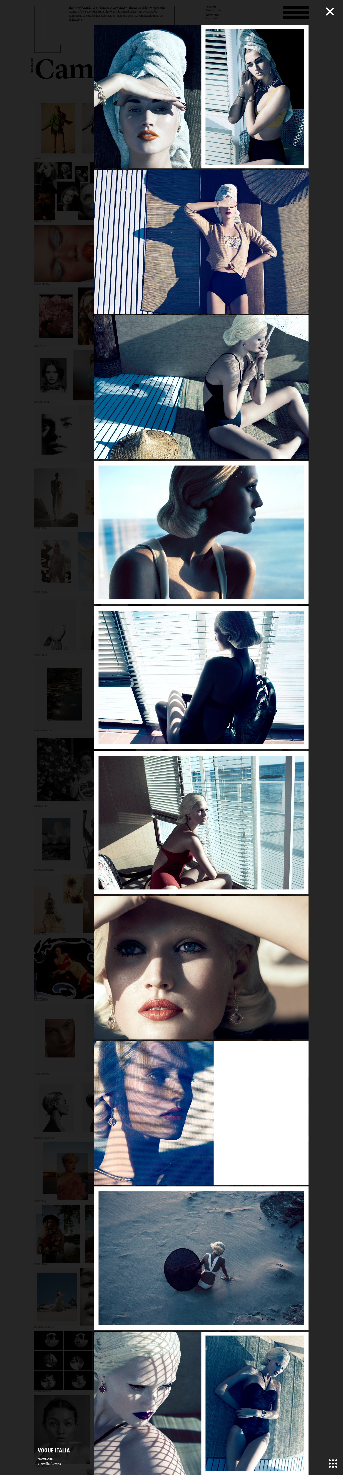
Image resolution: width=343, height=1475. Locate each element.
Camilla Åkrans (49, 1464)
